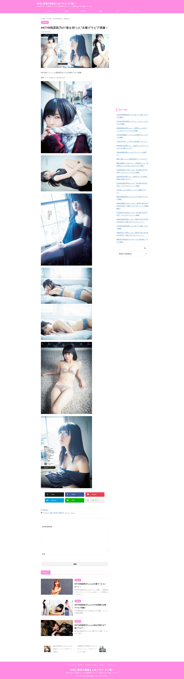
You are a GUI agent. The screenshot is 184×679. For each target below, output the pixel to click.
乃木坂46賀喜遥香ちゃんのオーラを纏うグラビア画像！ (132, 227)
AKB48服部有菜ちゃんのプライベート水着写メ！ (131, 153)
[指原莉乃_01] (66, 152)
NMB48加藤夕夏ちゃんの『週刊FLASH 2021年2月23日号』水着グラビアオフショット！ (132, 220)
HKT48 (55, 513)
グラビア (46, 513)
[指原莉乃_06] (66, 413)
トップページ (49, 11)
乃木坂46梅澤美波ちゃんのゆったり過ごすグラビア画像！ (132, 116)
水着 (51, 513)
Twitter (117, 11)
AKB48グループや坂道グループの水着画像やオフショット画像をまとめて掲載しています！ (92, 673)
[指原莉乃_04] (66, 338)
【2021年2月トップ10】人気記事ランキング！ (132, 141)
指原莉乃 (45, 510)
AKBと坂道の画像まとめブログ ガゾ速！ (56, 3)
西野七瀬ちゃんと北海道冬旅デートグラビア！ (132, 159)
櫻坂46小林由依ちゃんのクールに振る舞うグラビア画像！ (132, 240)
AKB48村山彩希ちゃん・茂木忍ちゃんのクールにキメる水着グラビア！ (132, 147)
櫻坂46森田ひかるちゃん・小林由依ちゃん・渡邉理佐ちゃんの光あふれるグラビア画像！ (132, 164)
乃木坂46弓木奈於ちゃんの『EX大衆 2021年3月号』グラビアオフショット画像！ (131, 214)
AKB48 (66, 11)
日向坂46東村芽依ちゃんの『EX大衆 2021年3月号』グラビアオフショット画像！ (131, 184)
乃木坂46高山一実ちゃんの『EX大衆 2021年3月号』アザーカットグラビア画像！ (131, 171)
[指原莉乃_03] (66, 264)
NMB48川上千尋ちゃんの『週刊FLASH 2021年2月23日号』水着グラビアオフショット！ (132, 234)
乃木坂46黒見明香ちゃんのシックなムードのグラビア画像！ (132, 122)
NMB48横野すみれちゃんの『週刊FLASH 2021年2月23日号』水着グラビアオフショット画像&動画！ (132, 205)
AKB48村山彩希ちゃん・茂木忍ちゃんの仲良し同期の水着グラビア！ (132, 178)
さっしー (67, 513)
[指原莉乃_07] (66, 487)
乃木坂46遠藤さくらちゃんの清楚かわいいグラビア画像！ (132, 136)
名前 (43, 554)
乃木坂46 (83, 11)
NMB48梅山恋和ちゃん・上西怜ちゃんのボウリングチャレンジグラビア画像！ (131, 129)
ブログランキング (134, 11)
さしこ (73, 513)
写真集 (100, 11)
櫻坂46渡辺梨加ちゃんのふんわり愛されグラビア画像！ (132, 198)
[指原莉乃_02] (66, 190)
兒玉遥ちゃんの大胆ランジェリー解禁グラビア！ (131, 191)
